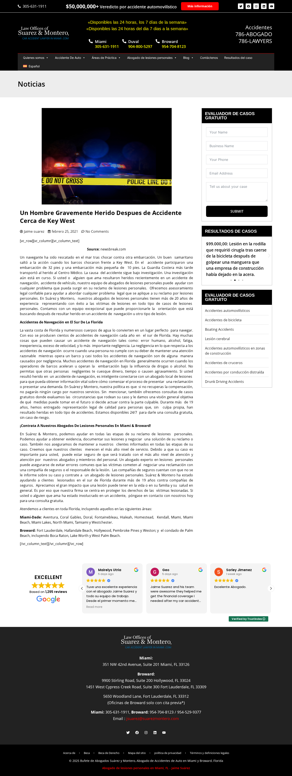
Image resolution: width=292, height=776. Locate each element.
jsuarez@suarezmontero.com (152, 718)
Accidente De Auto (68, 57)
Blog (186, 57)
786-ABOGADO (253, 34)
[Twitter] (240, 6)
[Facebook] (248, 6)
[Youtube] (271, 6)
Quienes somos (33, 57)
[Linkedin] (264, 6)
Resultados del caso (238, 57)
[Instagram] (256, 6)
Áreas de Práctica (104, 57)
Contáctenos (209, 57)
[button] (204, 255)
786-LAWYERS (255, 40)
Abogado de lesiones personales (150, 57)
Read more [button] (94, 607)
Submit (236, 211)
